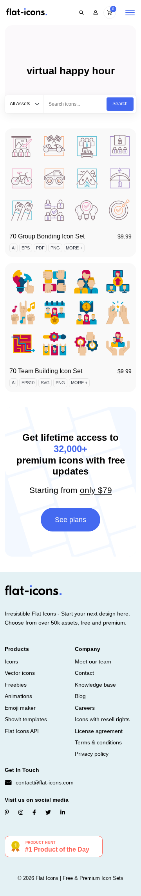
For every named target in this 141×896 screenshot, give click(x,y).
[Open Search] (81, 12)
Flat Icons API (22, 731)
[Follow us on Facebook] (34, 812)
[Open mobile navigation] (130, 12)
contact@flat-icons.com (45, 782)
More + (74, 248)
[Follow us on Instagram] (20, 812)
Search (120, 103)
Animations (18, 696)
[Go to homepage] (26, 12)
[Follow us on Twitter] (48, 812)
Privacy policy (91, 754)
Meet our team (93, 661)
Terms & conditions (98, 742)
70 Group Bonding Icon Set (47, 236)
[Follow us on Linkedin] (62, 812)
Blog (80, 696)
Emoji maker (20, 708)
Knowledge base (95, 685)
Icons (11, 661)
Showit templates (26, 719)
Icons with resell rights (102, 719)
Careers (85, 708)
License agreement (99, 731)
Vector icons (20, 673)
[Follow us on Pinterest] (7, 812)
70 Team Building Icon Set (45, 371)
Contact (84, 673)
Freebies (16, 685)
